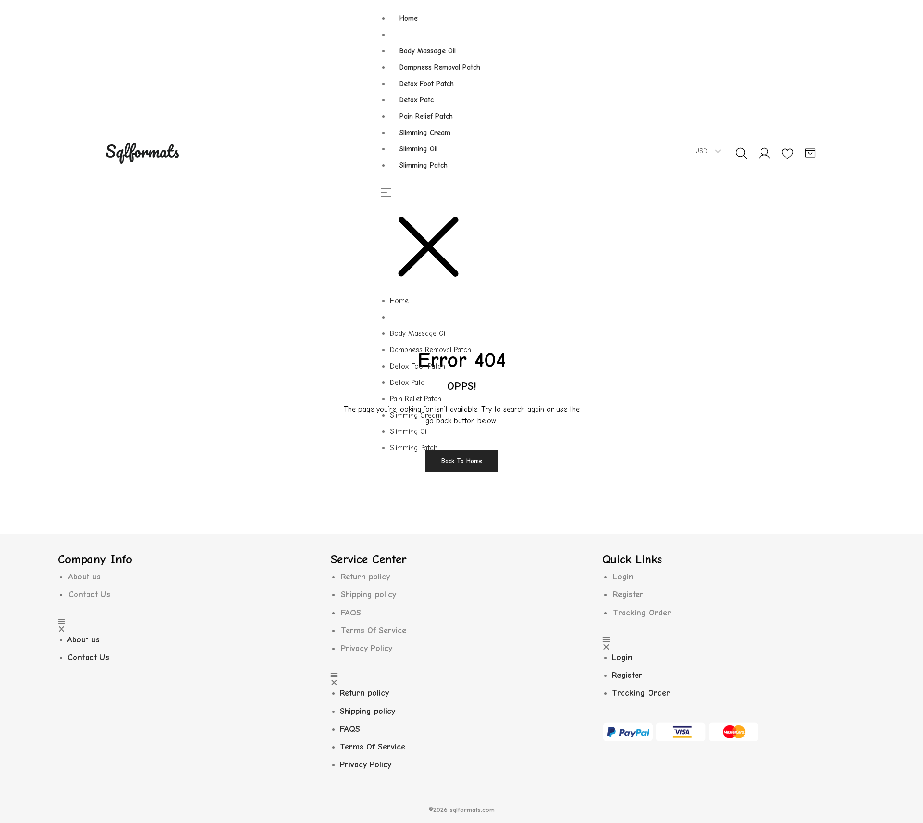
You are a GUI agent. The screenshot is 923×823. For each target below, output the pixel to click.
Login (623, 577)
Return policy (365, 577)
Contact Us (89, 595)
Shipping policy (368, 595)
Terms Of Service (373, 631)
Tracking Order (642, 613)
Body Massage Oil (427, 51)
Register (628, 595)
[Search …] (741, 153)
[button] (435, 241)
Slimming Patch (423, 165)
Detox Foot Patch (426, 83)
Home (408, 18)
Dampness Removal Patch (439, 67)
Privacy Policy (366, 648)
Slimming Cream (424, 132)
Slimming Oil (418, 149)
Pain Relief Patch (426, 116)
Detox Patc (416, 100)
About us (84, 577)
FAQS (351, 613)
